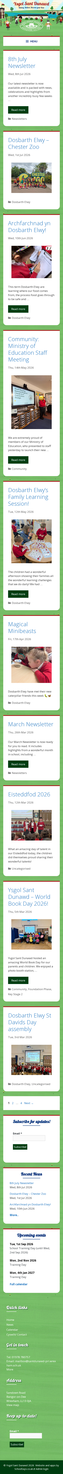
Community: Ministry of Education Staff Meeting (27, 349)
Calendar (12, 1329)
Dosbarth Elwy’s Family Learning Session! (28, 496)
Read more (18, 110)
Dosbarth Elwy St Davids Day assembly (29, 1022)
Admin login (42, 1468)
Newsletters (19, 119)
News (9, 1324)
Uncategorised (21, 868)
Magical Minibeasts (22, 627)
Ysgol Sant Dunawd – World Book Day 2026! (29, 896)
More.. (14, 1215)
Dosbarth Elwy (21, 202)
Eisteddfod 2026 (29, 794)
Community (19, 469)
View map (12, 1405)
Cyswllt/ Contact (16, 1334)
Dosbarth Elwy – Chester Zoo (28, 143)
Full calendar (18, 1284)
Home (10, 1320)
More (9, 1369)
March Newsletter (30, 724)
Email (17, 1133)
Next (29, 1103)
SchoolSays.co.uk (24, 1468)
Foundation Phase (39, 989)
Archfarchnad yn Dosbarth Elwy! (29, 226)
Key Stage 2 (15, 994)
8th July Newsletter (22, 62)
